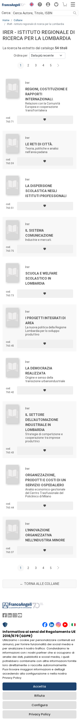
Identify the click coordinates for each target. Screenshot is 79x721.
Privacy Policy (39, 714)
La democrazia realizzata (38, 370)
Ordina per (21, 55)
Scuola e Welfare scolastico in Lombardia (41, 278)
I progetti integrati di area (45, 320)
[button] (30, 5)
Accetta (39, 686)
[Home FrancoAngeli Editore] (14, 5)
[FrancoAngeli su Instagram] (15, 616)
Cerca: (6, 13)
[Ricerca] (74, 13)
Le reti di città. (39, 144)
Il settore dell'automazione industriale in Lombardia (41, 422)
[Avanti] (58, 65)
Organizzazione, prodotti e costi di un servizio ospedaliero (45, 480)
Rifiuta (39, 696)
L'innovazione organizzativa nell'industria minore (45, 535)
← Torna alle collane (39, 584)
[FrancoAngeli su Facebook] (5, 616)
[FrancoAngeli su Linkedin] (10, 616)
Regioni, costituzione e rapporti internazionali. (46, 94)
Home (6, 20)
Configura (40, 705)
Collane (18, 20)
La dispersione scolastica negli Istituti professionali (45, 191)
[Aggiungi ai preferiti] (45, 120)
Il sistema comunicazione (39, 232)
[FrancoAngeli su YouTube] (20, 616)
